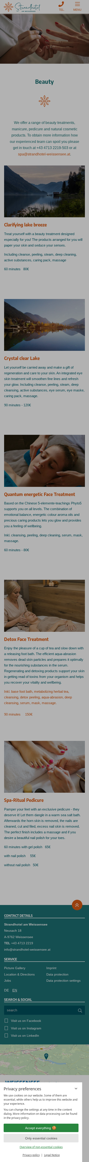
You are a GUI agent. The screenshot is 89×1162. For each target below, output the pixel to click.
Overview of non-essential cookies (41, 1147)
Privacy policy (31, 1155)
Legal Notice (52, 1155)
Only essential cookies (41, 1138)
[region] (41, 1107)
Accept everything (38, 1128)
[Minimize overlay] (76, 1088)
